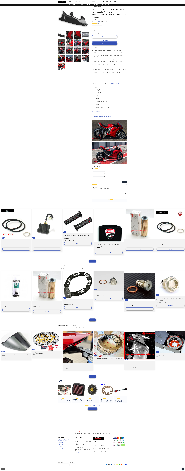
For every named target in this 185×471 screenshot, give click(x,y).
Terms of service (86, 468)
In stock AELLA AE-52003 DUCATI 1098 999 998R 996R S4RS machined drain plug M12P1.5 (138, 303)
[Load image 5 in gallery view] (61, 43)
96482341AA (112, 83)
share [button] (94, 196)
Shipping (98, 21)
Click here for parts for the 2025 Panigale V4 (101, 114)
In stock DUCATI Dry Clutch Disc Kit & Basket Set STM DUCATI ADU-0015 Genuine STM (168, 355)
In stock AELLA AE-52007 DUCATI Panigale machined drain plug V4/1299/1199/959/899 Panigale (169, 298)
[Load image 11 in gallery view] (77, 50)
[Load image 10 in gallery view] (69, 50)
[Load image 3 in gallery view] (77, 35)
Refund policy (76, 468)
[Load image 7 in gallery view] (77, 43)
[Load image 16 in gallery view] (85, 58)
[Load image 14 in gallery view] (69, 58)
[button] (70, 1)
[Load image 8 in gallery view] (85, 43)
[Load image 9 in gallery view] (61, 50)
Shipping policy (92, 468)
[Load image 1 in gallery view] (61, 35)
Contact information (99, 468)
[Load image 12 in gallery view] (85, 50)
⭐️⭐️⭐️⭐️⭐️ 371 (92, 405)
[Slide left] (90, 258)
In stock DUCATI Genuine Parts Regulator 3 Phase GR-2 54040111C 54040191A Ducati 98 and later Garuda (46, 241)
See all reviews (92, 408)
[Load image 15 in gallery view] (77, 58)
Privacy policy (81, 468)
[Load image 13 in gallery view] (61, 58)
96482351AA (118, 83)
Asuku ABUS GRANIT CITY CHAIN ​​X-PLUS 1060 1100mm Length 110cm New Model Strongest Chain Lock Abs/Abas (77, 301)
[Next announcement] (127, 5)
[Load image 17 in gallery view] (61, 66)
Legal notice (105, 468)
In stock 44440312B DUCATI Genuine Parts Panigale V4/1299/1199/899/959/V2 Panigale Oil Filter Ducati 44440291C (139, 241)
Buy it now (104, 43)
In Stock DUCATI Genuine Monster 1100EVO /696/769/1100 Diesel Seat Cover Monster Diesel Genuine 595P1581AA (16, 355)
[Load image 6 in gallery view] (69, 43)
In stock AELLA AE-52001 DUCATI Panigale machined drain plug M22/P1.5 (105, 292)
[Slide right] (95, 258)
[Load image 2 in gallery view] (69, 35)
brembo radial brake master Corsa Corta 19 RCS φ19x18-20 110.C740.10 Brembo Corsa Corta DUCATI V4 (140, 363)
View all (92, 261)
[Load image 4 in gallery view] (85, 35)
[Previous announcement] (58, 5)
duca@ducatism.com (79, 452)
